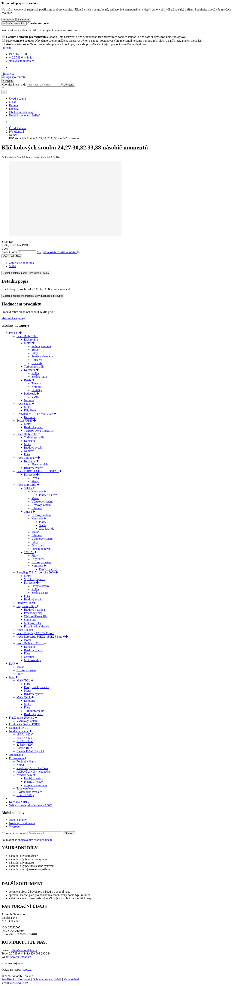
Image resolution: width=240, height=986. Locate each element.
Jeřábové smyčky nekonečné (33, 771)
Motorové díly (32, 660)
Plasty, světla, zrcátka (36, 687)
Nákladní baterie (19, 731)
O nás (12, 102)
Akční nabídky (18, 819)
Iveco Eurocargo (26, 484)
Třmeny (36, 383)
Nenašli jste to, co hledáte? (24, 115)
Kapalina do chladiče (36, 626)
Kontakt (14, 108)
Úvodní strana (17, 98)
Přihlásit (68, 833)
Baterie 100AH (25, 748)
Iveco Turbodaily (27, 457)
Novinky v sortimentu (22, 823)
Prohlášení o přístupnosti (16, 979)
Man (12, 677)
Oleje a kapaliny (26, 606)
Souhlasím (23, 19)
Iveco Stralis (24, 403)
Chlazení (37, 359)
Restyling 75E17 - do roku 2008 (36, 572)
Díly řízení (30, 410)
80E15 (28, 488)
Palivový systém (41, 346)
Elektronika (31, 339)
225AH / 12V (24, 744)
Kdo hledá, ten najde (14, 84)
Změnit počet (9, 252)
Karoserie (30, 369)
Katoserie (29, 700)
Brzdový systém (33, 427)
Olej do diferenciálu (35, 616)
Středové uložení (26, 602)
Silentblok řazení (41, 548)
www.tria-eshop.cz (19, 956)
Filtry (35, 353)
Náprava (29, 400)
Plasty (35, 481)
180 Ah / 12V (24, 734)
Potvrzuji (7, 47)
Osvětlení (29, 656)
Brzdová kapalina (34, 609)
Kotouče (37, 386)
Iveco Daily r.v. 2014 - (30, 643)
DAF (12, 663)
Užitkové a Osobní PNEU (24, 724)
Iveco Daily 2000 (27, 434)
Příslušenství (17, 758)
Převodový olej (33, 613)
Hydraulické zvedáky (29, 791)
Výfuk (35, 396)
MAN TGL (23, 680)
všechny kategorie (12, 318)
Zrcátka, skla (39, 376)
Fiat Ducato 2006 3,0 (22, 717)
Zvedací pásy (24, 775)
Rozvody (37, 363)
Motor (28, 342)
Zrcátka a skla (40, 592)
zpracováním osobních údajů (35, 839)
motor (27, 640)
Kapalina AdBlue (19, 802)
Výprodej (14, 826)
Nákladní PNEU (19, 727)
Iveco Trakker (24, 629)
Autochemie (16, 754)
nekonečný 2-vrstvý (35, 785)
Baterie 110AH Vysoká (30, 751)
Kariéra (13, 105)
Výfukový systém (42, 501)
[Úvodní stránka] (13, 77)
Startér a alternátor (42, 356)
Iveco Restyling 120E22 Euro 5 (35, 633)
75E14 (28, 511)
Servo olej (30, 619)
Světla (35, 373)
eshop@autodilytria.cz (24, 950)
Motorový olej (32, 623)
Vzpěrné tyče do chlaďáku (32, 768)
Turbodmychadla (34, 366)
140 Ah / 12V (24, 737)
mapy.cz (27, 969)
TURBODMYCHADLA (39, 430)
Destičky (37, 390)
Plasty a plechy (48, 494)
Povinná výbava (26, 761)
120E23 (29, 552)
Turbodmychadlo (34, 710)
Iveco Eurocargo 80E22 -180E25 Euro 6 (40, 636)
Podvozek (30, 393)
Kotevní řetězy (25, 795)
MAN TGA (23, 697)
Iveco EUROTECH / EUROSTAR (37, 471)
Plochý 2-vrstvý (33, 781)
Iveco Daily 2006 (27, 336)
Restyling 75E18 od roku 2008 (35, 413)
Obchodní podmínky (21, 112)
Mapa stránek (72, 979)
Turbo (35, 349)
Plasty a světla (40, 464)
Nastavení (8, 19)
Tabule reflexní (25, 788)
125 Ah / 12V (24, 741)
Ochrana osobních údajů (47, 979)
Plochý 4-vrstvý (33, 778)
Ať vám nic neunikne (15, 833)
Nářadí (20, 764)
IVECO (14, 332)
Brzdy (28, 380)
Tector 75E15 (24, 420)
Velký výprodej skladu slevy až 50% (30, 805)
